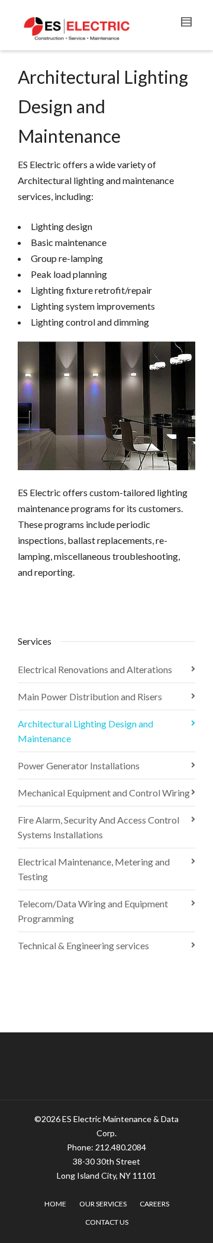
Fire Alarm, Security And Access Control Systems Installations (98, 827)
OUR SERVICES (103, 1203)
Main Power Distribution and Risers (90, 696)
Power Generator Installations (79, 765)
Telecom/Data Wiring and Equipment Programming (93, 911)
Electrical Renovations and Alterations (95, 669)
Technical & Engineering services (83, 945)
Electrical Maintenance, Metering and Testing (94, 869)
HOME (55, 1203)
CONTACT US (106, 1222)
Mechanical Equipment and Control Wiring (104, 792)
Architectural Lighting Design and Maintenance (85, 731)
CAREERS (154, 1203)
